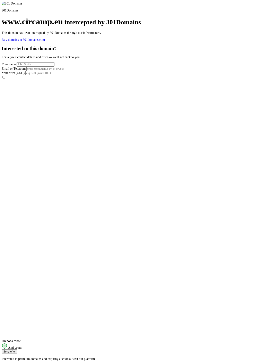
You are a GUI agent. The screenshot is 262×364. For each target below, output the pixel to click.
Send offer (9, 351)
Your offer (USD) (13, 73)
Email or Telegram (14, 68)
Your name (9, 64)
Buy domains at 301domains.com (23, 39)
